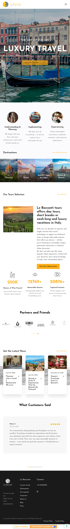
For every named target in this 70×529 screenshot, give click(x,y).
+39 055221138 (42, 485)
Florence (9, 178)
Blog (21, 502)
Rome (26, 178)
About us (23, 499)
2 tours (8, 181)
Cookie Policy (59, 521)
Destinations (24, 488)
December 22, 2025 (57, 373)
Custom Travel (25, 485)
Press (22, 506)
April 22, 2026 (10, 373)
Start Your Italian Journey (32, 63)
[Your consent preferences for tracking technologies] (67, 526)
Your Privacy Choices (41, 527)
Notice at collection (21, 527)
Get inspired (24, 492)
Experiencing (57, 127)
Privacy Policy (48, 521)
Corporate (23, 495)
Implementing (34, 127)
